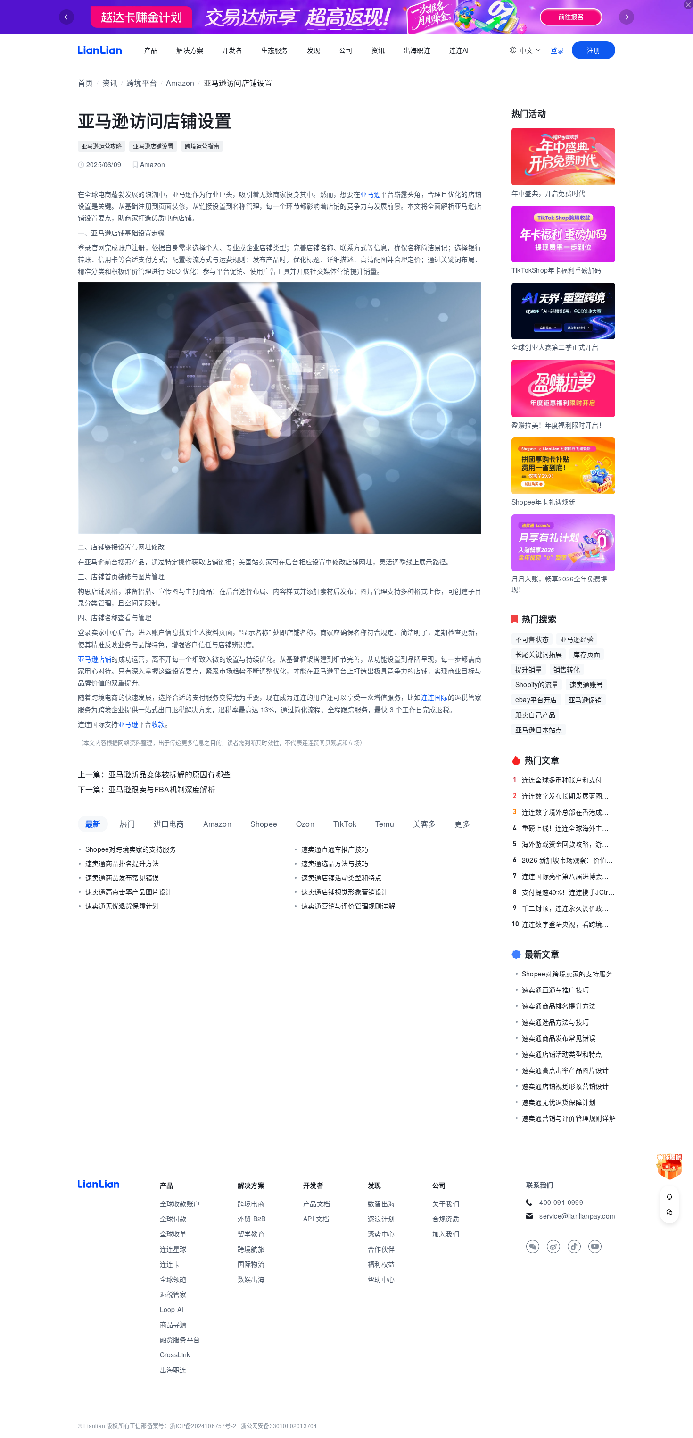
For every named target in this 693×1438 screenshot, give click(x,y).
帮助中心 (381, 1279)
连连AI (459, 50)
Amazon (180, 82)
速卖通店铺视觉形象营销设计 (344, 891)
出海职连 (417, 50)
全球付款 (173, 1218)
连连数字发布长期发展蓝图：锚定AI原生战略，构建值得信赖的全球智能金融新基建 (564, 795)
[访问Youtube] (595, 1246)
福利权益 (381, 1264)
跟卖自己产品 (535, 714)
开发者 (232, 50)
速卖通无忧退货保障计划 (122, 905)
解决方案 (189, 50)
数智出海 (381, 1203)
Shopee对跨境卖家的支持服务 (130, 849)
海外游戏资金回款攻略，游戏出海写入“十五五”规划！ (564, 844)
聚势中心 (381, 1233)
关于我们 (445, 1203)
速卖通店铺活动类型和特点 (341, 877)
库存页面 (586, 654)
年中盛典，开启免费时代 (548, 193)
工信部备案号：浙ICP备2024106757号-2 (183, 1425)
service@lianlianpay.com (577, 1215)
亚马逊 (370, 194)
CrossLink (175, 1354)
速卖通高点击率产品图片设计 (129, 891)
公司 (345, 50)
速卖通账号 (586, 684)
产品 (150, 50)
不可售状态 (532, 639)
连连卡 (170, 1264)
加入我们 (445, 1233)
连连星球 (173, 1248)
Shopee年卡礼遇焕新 (543, 501)
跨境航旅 (251, 1248)
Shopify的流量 (536, 684)
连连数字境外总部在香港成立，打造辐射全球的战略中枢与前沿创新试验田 (564, 811)
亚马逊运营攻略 (102, 146)
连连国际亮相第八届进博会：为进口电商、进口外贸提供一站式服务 (564, 876)
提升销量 (528, 669)
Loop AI (171, 1309)
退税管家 (173, 1294)
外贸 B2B (251, 1218)
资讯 (378, 50)
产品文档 (316, 1203)
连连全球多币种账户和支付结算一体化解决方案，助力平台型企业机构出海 (564, 779)
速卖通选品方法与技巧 (334, 863)
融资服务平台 (180, 1339)
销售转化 (566, 669)
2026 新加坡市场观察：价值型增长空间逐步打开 (564, 860)
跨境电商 (251, 1203)
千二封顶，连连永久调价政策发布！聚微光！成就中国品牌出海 (564, 908)
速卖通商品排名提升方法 (122, 863)
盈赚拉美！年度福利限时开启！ (558, 424)
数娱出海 (251, 1279)
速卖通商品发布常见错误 (122, 877)
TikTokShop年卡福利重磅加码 (557, 270)
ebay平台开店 (536, 699)
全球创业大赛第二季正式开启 (555, 347)
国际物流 (251, 1264)
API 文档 (316, 1218)
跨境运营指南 (202, 146)
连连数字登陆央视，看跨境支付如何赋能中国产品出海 (563, 924)
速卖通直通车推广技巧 (334, 849)
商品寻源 (173, 1324)
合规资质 (445, 1218)
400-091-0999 (561, 1202)
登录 (557, 50)
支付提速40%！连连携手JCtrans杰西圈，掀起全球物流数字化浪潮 (564, 892)
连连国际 (434, 697)
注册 (593, 50)
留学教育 (251, 1233)
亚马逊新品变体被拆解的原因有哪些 (169, 774)
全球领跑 (173, 1279)
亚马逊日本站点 (538, 729)
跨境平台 (141, 82)
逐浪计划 (381, 1218)
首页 (100, 50)
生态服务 (274, 50)
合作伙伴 (381, 1248)
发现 (313, 50)
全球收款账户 (180, 1203)
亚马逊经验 (577, 639)
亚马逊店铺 (94, 659)
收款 (158, 724)
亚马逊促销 (585, 699)
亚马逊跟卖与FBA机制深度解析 (161, 789)
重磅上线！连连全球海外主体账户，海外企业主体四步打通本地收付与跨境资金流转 (564, 828)
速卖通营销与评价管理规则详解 (348, 905)
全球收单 (173, 1233)
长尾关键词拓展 (538, 654)
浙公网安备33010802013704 (279, 1425)
